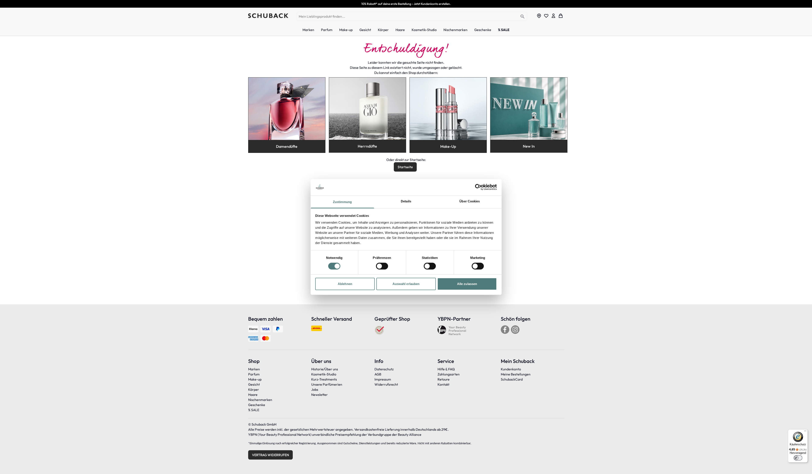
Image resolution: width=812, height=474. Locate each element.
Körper (253, 389)
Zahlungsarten (449, 374)
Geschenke (256, 405)
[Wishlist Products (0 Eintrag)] (546, 15)
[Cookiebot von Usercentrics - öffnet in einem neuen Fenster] (478, 187)
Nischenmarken (260, 400)
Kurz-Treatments (324, 379)
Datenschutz (384, 369)
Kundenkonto (511, 369)
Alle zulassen (467, 284)
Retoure (444, 379)
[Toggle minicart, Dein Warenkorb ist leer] (560, 15)
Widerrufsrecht (386, 384)
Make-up (255, 379)
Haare (253, 394)
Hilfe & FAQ (446, 369)
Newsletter (319, 394)
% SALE (253, 410)
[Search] (522, 17)
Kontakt (443, 384)
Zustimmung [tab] (342, 202)
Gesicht (254, 384)
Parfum (254, 374)
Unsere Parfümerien (326, 384)
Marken (254, 369)
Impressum (382, 379)
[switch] (382, 266)
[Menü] (805, 431)
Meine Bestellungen (516, 374)
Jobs (314, 389)
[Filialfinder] (539, 15)
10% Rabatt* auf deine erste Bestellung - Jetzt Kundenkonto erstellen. (406, 4)
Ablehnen (345, 284)
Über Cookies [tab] (469, 201)
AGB (377, 374)
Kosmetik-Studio (323, 374)
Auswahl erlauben (406, 284)
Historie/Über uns (324, 369)
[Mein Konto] (553, 15)
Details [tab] (406, 201)
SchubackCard (512, 379)
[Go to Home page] (268, 15)
